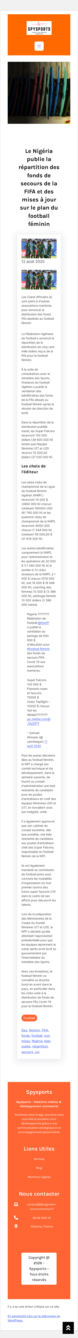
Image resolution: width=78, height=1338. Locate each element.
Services (39, 1159)
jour (47, 1036)
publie (26, 1046)
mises (25, 1041)
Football (29, 1018)
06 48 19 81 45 (42, 1218)
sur (37, 1052)
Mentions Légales (39, 1177)
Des (24, 1030)
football (36, 1036)
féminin (34, 1030)
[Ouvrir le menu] (39, 46)
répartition (40, 1046)
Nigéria (37, 1041)
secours (27, 1052)
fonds (25, 1036)
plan (47, 1041)
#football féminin (38, 649)
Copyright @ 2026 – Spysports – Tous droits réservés (39, 1268)
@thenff (43, 622)
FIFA (45, 1030)
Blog (39, 1168)
